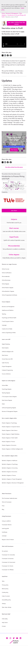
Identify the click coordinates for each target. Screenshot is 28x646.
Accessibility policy (6, 599)
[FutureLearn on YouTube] (17, 638)
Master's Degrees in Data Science (9, 430)
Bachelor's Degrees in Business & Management (13, 482)
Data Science (5, 355)
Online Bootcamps (6, 280)
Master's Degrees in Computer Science (11, 426)
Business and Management (8, 306)
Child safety (5, 618)
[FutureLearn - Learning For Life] (14, 641)
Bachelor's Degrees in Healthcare (9, 460)
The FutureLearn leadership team (9, 498)
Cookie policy (5, 592)
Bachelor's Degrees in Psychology (10, 464)
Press (3, 505)
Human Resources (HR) (7, 359)
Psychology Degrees (6, 389)
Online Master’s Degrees (7, 287)
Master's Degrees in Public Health (10, 438)
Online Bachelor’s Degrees (8, 291)
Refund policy (5, 588)
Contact (4, 626)
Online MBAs (5, 385)
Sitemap (4, 603)
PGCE (3, 404)
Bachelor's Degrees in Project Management (12, 479)
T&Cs (3, 581)
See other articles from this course (14, 167)
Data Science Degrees (7, 400)
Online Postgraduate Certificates (9, 295)
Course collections (6, 374)
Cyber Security (5, 362)
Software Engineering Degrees (9, 407)
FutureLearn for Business (8, 558)
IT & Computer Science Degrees (9, 396)
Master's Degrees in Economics (9, 445)
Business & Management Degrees (9, 411)
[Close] (26, 2)
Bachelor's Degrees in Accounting (9, 468)
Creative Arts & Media (7, 329)
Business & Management (12, 13)
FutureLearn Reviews (7, 524)
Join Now (14, 210)
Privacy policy (5, 585)
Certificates (4, 532)
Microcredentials (6, 276)
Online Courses (5, 269)
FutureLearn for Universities (8, 554)
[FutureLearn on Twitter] (13, 638)
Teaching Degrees (6, 393)
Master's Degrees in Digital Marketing (10, 434)
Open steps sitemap (6, 607)
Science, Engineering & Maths (9, 332)
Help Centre (5, 622)
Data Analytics (5, 348)
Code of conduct (6, 596)
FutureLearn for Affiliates (8, 569)
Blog (3, 509)
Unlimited (4, 536)
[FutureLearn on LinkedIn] (20, 638)
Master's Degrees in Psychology (9, 423)
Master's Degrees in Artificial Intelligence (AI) (12, 449)
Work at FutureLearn (6, 502)
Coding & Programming (7, 370)
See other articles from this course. (16, 23)
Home (3, 13)
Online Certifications (6, 272)
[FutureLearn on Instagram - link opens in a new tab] (10, 638)
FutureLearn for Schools (7, 566)
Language (4, 325)
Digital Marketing (6, 344)
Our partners (5, 551)
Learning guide (5, 528)
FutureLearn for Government (8, 562)
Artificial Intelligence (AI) (7, 351)
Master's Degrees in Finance (8, 441)
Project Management (6, 366)
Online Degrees (5, 284)
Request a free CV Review (8, 539)
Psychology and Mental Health (9, 317)
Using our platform (6, 521)
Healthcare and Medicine (7, 310)
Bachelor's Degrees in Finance (9, 475)
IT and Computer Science (8, 321)
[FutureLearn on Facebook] (7, 638)
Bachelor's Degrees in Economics (9, 471)
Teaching (4, 314)
